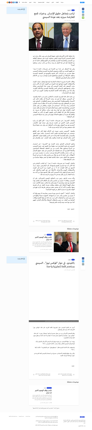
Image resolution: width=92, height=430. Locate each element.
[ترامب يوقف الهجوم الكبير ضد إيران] (66, 242)
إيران (45, 234)
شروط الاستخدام (27, 416)
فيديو (30, 2)
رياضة (35, 2)
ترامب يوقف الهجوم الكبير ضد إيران (43, 238)
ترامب (69, 209)
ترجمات (47, 2)
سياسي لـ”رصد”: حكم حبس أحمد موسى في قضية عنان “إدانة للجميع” (46, 408)
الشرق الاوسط (49, 234)
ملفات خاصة (24, 2)
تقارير (53, 2)
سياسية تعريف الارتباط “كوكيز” (13, 416)
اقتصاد (57, 2)
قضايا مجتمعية (41, 2)
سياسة (62, 2)
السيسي (69, 10)
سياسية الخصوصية (21, 416)
